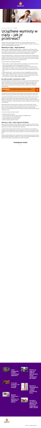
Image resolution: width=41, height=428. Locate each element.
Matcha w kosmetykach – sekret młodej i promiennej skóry (33, 389)
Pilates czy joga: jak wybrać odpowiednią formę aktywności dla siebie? (33, 374)
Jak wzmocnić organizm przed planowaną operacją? (20, 312)
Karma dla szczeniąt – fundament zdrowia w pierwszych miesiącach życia (18, 276)
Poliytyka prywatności (33, 425)
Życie (10, 279)
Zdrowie (11, 314)
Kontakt (27, 425)
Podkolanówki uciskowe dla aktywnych (16, 347)
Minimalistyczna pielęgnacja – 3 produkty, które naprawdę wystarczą (19, 240)
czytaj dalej (7, 176)
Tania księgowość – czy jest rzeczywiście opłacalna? (15, 372)
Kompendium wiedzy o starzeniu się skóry (17, 169)
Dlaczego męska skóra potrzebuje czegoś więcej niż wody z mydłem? (20, 204)
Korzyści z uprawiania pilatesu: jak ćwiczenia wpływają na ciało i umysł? (33, 404)
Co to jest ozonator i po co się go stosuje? (15, 385)
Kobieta (10, 171)
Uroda (13, 171)
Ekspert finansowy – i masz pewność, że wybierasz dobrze (15, 398)
